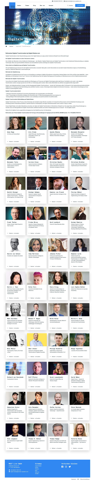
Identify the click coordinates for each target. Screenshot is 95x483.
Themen (27, 5)
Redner (19, 5)
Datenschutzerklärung (84, 479)
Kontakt (51, 5)
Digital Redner (12, 5)
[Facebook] (62, 466)
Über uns (42, 5)
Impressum (73, 479)
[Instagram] (66, 466)
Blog (34, 5)
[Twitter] (70, 466)
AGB (78, 479)
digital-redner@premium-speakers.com (73, 1)
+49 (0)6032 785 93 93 (57, 1)
